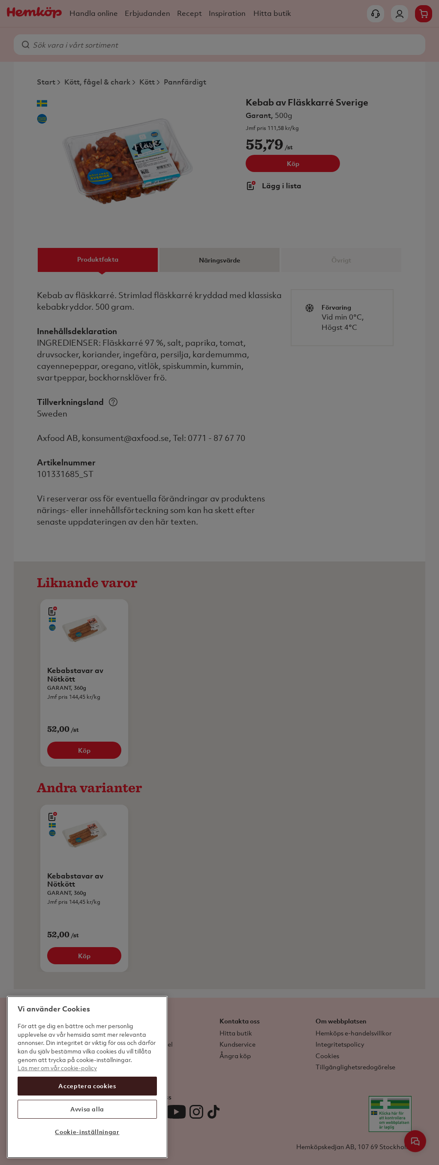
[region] (87, 1077)
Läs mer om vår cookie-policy (57, 1068)
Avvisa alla (87, 1109)
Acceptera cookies (87, 1086)
